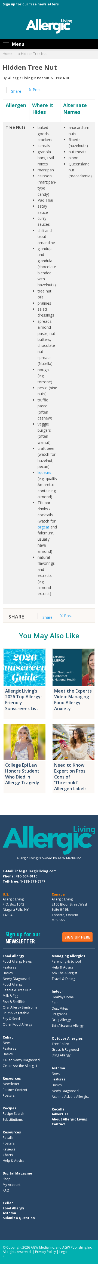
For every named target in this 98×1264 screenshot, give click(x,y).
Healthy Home (63, 997)
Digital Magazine (17, 1173)
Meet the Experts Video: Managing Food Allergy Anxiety (73, 699)
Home (7, 53)
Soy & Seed (11, 1018)
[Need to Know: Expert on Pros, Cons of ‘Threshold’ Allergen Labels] (73, 742)
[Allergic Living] (49, 26)
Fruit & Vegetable (16, 1013)
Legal (63, 1251)
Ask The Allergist (64, 973)
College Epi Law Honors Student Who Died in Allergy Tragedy (22, 774)
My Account (11, 1184)
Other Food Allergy (17, 1024)
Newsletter (11, 1084)
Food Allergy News (17, 961)
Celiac (8, 1037)
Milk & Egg (10, 995)
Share (15, 91)
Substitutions (13, 1119)
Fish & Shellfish (14, 1001)
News (7, 1042)
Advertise (60, 1114)
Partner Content (15, 1089)
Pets (55, 1002)
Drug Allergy (61, 1019)
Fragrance (59, 1014)
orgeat (43, 527)
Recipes (9, 1108)
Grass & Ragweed (65, 1049)
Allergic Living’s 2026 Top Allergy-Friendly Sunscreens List (23, 699)
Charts (8, 1155)
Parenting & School (66, 961)
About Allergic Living (69, 1119)
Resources (12, 1078)
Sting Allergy (61, 1055)
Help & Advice (63, 967)
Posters (8, 1095)
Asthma (58, 1068)
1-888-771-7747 (32, 881)
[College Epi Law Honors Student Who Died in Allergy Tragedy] (24, 742)
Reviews (9, 1149)
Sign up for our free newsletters (31, 4)
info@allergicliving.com (36, 871)
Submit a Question (19, 1218)
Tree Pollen (60, 1044)
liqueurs (44, 472)
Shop (7, 1179)
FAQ (6, 1190)
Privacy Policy (45, 1251)
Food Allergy (13, 956)
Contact (59, 1124)
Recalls (8, 1137)
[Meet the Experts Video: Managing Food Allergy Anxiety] (73, 667)
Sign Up (77, 937)
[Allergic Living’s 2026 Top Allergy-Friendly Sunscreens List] (24, 667)
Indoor (57, 991)
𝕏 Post (35, 89)
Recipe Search (13, 1113)
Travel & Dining (63, 978)
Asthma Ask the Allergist (70, 1096)
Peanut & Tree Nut (53, 78)
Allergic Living (20, 78)
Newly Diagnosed (16, 978)
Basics (8, 973)
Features (9, 967)
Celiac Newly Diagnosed (21, 1060)
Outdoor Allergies (67, 1038)
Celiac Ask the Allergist (20, 1065)
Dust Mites (60, 1008)
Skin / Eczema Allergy (68, 1025)
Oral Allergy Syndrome (20, 1007)
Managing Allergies (68, 956)
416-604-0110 (26, 876)
